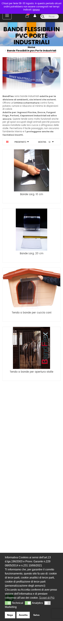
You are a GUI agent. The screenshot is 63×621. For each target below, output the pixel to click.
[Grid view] (7, 141)
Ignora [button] (36, 10)
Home (31, 47)
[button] (8, 603)
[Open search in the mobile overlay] (49, 16)
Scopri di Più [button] (46, 597)
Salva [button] (36, 615)
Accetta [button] (23, 615)
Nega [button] (10, 615)
